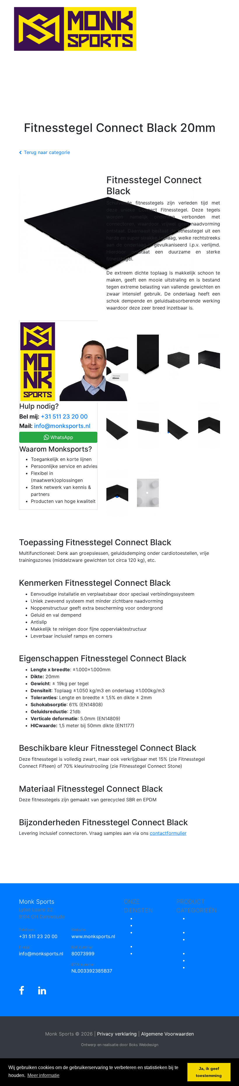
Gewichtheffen (204, 960)
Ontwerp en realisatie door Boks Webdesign (119, 1045)
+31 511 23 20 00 (64, 416)
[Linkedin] (42, 990)
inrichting (146, 946)
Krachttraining (203, 967)
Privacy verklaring (117, 1034)
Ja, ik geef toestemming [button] (209, 1072)
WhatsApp (61, 437)
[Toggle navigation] (13, 73)
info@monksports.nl (62, 425)
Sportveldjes (202, 953)
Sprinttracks (201, 932)
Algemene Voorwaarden (167, 1034)
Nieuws (144, 918)
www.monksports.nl (93, 936)
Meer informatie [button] (43, 1075)
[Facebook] (21, 990)
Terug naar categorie (47, 152)
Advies (143, 925)
